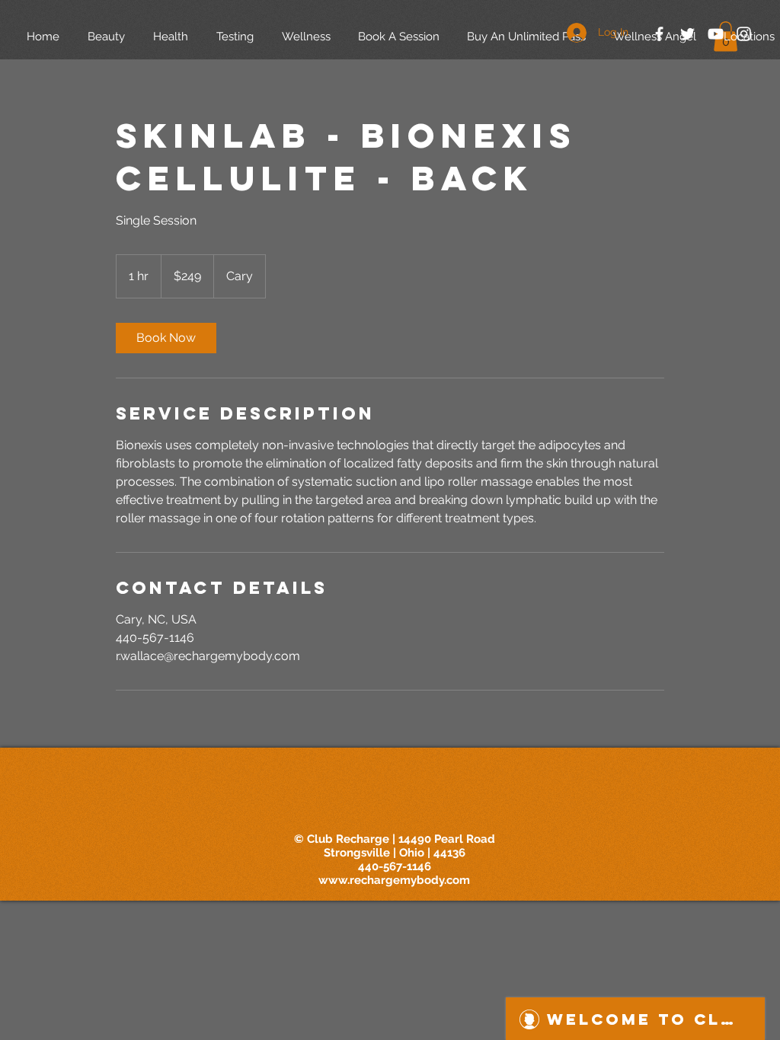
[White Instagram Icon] (743, 33)
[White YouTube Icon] (715, 33)
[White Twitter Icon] (687, 33)
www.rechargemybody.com (394, 880)
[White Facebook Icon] (659, 33)
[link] (166, 338)
